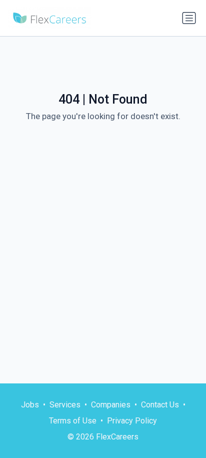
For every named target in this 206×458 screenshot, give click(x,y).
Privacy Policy (132, 420)
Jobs (30, 404)
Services (65, 404)
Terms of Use (72, 420)
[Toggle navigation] (189, 18)
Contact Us (160, 404)
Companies (110, 404)
